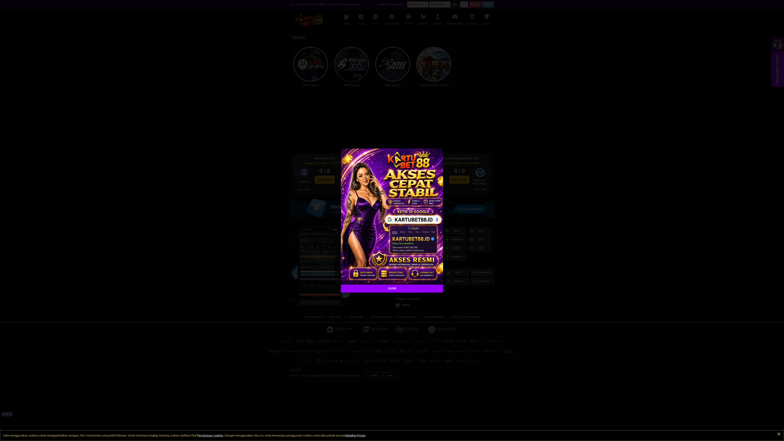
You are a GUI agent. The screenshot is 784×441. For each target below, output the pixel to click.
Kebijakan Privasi (355, 435)
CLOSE (392, 288)
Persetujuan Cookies (210, 435)
